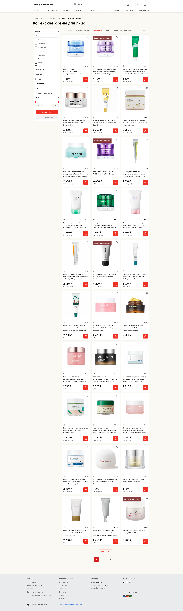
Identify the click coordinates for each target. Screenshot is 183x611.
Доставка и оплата (34, 585)
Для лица (79, 10)
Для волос (66, 10)
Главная (36, 18)
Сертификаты (144, 10)
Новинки (116, 10)
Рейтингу (127, 30)
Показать (45, 112)
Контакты (30, 589)
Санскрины (129, 10)
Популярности (116, 30)
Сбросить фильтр (46, 117)
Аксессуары (52, 10)
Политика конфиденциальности (39, 595)
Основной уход (55, 18)
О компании (31, 582)
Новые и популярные (83, 30)
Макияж (104, 10)
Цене (107, 30)
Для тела (92, 10)
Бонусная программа (35, 592)
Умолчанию (98, 30)
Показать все (105, 551)
